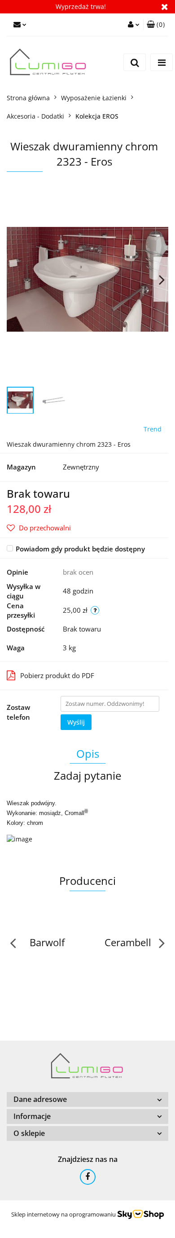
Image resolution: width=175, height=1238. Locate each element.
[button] (155, 24)
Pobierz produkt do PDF (57, 675)
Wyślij (76, 722)
